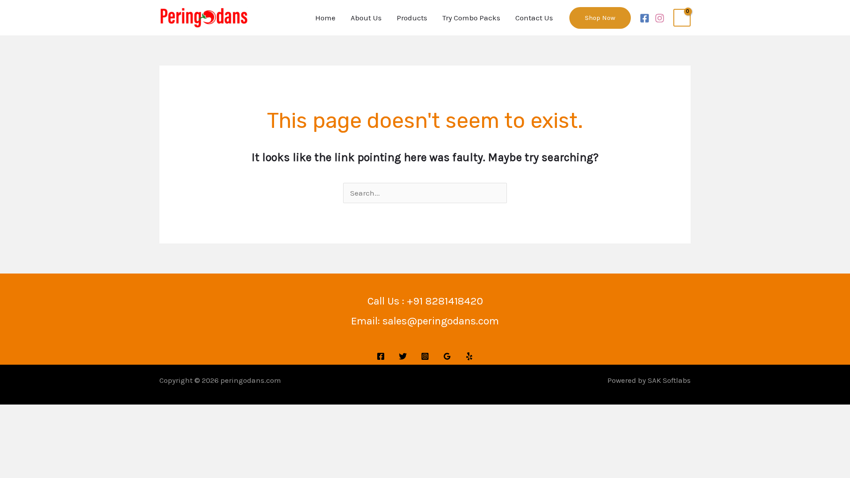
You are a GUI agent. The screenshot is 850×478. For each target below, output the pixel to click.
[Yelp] (469, 356)
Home (325, 17)
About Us (366, 17)
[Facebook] (644, 18)
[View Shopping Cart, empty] (682, 18)
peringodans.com (250, 380)
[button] (600, 18)
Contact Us (534, 17)
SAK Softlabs (669, 380)
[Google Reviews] (447, 356)
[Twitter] (402, 356)
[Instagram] (660, 18)
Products (412, 17)
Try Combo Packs (471, 17)
